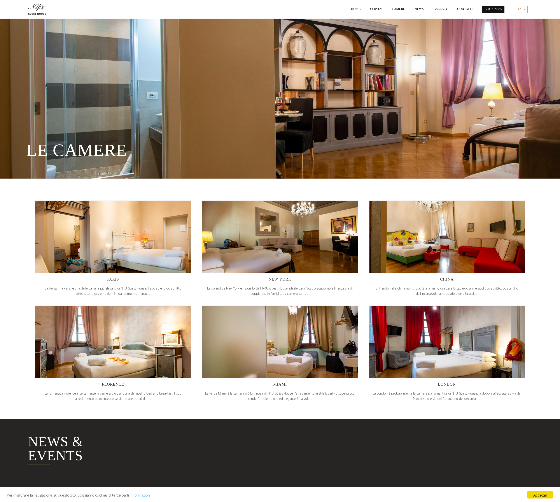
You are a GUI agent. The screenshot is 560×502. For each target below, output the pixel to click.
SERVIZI (376, 9)
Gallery (441, 9)
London (447, 341)
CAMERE (398, 9)
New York (279, 236)
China (447, 236)
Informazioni (140, 495)
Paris (113, 236)
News (419, 9)
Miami (279, 341)
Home (355, 9)
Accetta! (540, 495)
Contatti (465, 9)
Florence (113, 341)
